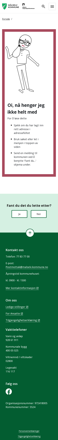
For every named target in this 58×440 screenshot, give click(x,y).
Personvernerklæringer (29, 431)
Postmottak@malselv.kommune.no (27, 267)
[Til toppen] (30, 233)
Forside (6, 19)
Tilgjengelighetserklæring (21, 320)
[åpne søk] (43, 6)
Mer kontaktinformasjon (20, 288)
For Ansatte (13, 313)
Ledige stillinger (15, 306)
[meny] (52, 6)
